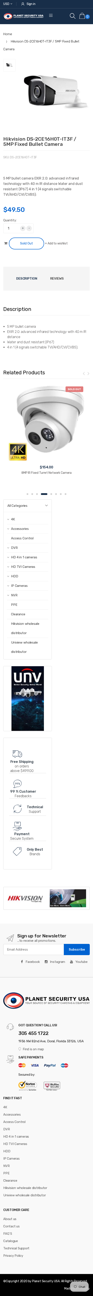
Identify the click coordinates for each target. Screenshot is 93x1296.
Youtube (81, 962)
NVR (6, 1166)
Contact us (11, 1226)
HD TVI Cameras (15, 1144)
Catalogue (10, 1241)
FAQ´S (7, 1234)
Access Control (22, 538)
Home (7, 34)
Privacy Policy (13, 1256)
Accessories (12, 1114)
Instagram (57, 962)
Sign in (31, 4)
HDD (6, 1151)
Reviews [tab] (57, 278)
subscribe (77, 949)
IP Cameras (11, 1159)
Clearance (18, 614)
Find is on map (33, 1049)
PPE (14, 605)
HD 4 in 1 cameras (16, 1137)
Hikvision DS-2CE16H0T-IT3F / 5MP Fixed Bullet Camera (39, 141)
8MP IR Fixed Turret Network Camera (46, 473)
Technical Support (16, 1248)
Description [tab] (26, 278)
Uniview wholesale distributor (24, 647)
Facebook (32, 962)
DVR (6, 1129)
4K (5, 1107)
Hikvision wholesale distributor (25, 628)
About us (9, 1219)
